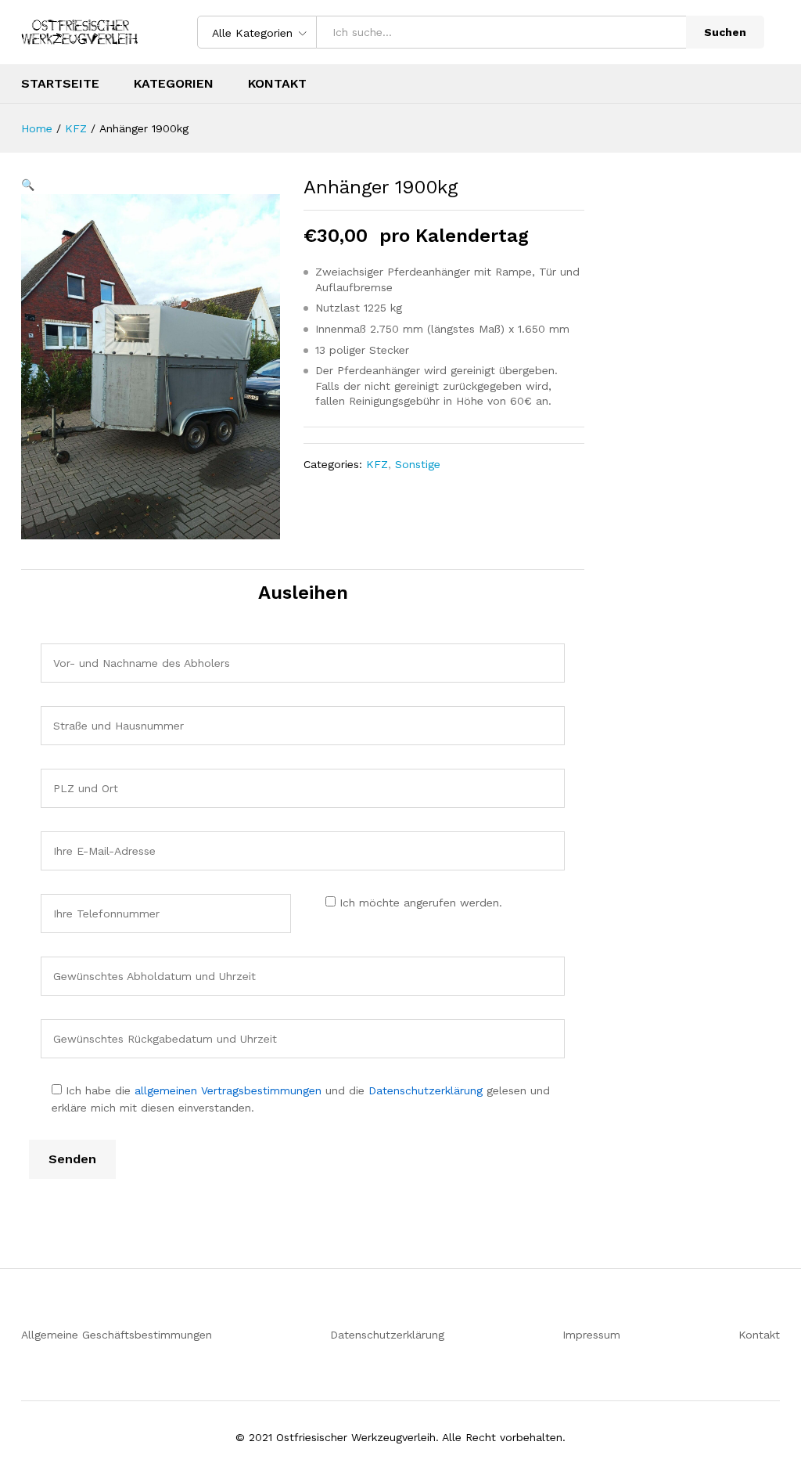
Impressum (591, 1334)
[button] (27, 184)
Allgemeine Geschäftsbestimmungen (116, 1334)
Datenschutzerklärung (425, 1090)
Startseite (60, 83)
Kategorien (174, 83)
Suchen (725, 32)
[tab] (29, 553)
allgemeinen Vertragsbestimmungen (228, 1090)
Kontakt (277, 83)
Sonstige (417, 464)
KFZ (377, 464)
